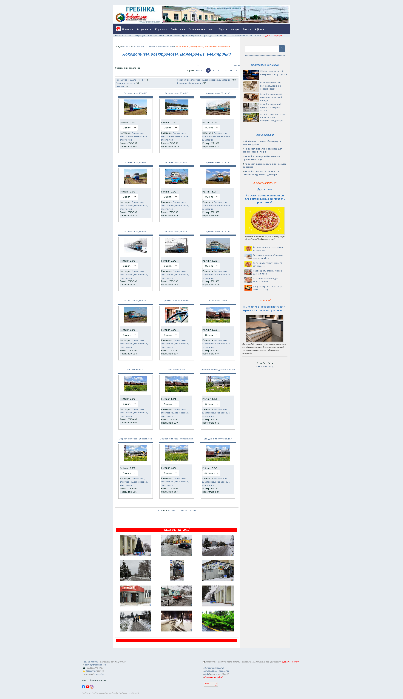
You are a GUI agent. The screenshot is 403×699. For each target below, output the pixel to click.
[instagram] (92, 687)
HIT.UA (207, 683)
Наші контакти (90, 661)
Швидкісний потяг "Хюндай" (218, 438)
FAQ (206, 674)
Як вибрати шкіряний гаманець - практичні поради (271, 97)
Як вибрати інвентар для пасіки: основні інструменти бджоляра (272, 117)
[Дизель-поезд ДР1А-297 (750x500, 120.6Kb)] (135, 183)
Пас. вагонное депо (125, 83)
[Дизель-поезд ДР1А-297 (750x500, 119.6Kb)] (218, 252)
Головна (126, 46)
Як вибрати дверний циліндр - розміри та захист (270, 107)
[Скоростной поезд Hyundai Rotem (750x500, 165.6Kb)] (135, 459)
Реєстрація (261, 366)
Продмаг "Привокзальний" (176, 300)
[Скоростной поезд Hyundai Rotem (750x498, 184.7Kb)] (176, 459)
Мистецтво (255, 35)
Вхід (271, 366)
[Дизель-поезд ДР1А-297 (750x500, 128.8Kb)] (135, 114)
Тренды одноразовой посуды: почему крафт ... (268, 257)
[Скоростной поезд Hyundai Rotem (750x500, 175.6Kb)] (218, 390)
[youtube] (88, 687)
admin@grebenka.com (95, 664)
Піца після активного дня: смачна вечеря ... (265, 280)
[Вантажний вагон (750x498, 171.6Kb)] (135, 390)
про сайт (99, 674)
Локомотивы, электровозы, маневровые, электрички (204, 79)
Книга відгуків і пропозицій (216, 670)
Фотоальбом (138, 46)
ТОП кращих (139, 35)
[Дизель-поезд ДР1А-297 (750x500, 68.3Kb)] (135, 252)
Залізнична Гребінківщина (160, 46)
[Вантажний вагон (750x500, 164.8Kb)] (176, 390)
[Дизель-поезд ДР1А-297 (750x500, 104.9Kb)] (176, 252)
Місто (162, 35)
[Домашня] (117, 30)
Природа (207, 35)
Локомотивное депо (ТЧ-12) (129, 79)
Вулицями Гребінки (191, 35)
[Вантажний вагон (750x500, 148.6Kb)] (218, 321)
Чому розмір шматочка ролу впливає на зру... (267, 288)
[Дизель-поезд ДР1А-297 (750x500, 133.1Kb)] (218, 114)
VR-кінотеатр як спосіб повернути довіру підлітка (273, 73)
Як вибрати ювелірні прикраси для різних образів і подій (270, 85)
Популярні (152, 35)
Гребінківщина (221, 35)
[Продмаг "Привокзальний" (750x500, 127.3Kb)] (176, 321)
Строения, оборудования (190, 83)
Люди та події (173, 35)
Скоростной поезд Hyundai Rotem (218, 369)
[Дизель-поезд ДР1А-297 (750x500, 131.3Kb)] (176, 183)
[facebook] (84, 687)
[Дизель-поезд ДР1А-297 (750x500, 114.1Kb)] (135, 321)
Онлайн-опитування (214, 667)
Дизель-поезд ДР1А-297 (135, 93)
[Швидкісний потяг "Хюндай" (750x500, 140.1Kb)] (218, 459)
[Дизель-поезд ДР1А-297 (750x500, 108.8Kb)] (218, 183)
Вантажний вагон (218, 300)
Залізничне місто (239, 35)
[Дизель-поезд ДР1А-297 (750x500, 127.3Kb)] (176, 114)
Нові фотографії (123, 35)
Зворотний (91, 670)
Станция (120, 86)
